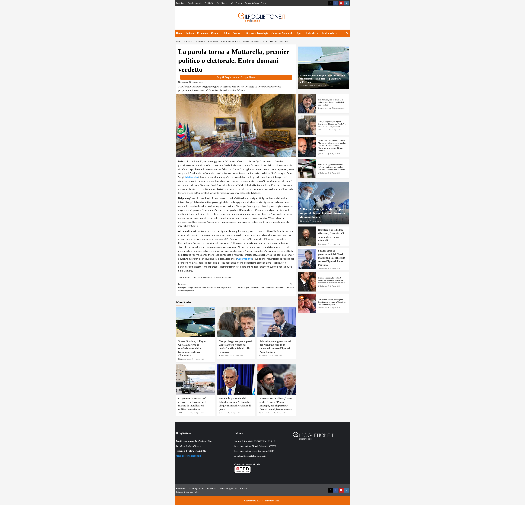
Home (179, 33)
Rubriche (311, 33)
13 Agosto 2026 (335, 308)
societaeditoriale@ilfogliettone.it (250, 455)
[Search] (347, 33)
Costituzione (244, 258)
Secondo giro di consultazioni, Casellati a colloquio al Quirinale (266, 285)
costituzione (202, 277)
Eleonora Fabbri (185, 359)
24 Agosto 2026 (199, 359)
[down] (317, 33)
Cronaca (215, 33)
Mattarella (191, 177)
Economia (202, 33)
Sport (299, 33)
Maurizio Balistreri (267, 413)
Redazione (180, 3)
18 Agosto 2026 (236, 413)
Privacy (239, 3)
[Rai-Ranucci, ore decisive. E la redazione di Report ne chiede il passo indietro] (307, 104)
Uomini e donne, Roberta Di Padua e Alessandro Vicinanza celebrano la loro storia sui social (331, 280)
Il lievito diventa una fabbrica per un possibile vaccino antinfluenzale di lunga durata (322, 213)
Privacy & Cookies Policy (255, 3)
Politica (190, 33)
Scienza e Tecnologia (257, 33)
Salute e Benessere (233, 33)
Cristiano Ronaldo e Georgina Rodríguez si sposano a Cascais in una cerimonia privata (331, 301)
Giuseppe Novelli (325, 108)
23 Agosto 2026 (237, 355)
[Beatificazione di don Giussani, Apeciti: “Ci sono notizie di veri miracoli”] (307, 236)
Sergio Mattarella (223, 277)
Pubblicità (209, 3)
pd (214, 277)
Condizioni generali (224, 3)
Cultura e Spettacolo (282, 33)
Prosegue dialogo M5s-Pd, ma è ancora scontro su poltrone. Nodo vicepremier (204, 287)
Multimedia (328, 33)
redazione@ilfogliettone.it (188, 455)
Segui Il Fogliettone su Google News (236, 77)
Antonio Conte (189, 277)
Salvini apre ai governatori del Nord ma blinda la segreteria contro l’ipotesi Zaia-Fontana (331, 257)
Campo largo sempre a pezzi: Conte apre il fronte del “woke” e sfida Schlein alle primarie (331, 124)
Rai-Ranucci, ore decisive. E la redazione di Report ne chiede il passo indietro (331, 102)
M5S (210, 277)
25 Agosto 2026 (339, 108)
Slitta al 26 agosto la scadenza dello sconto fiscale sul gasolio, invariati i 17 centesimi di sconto (331, 167)
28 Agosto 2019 (197, 82)
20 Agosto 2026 (199, 413)
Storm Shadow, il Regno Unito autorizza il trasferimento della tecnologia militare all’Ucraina (192, 348)
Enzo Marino (225, 355)
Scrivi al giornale (195, 3)
